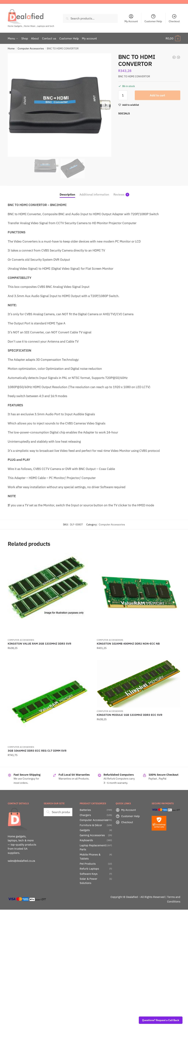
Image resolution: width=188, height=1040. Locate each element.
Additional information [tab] (94, 194)
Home (11, 48)
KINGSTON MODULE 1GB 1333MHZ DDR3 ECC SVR (129, 715)
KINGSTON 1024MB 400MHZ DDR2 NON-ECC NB (128, 643)
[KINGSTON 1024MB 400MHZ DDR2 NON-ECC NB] (138, 594)
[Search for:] (58, 812)
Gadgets (85, 830)
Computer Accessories (31, 48)
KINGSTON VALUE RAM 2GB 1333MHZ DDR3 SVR (39, 643)
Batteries (85, 810)
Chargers (85, 815)
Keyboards (86, 840)
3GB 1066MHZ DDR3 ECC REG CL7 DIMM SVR (37, 750)
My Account (131, 21)
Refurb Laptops (89, 868)
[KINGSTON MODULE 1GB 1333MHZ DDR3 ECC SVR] (138, 684)
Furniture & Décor (91, 825)
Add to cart (157, 95)
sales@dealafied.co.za (21, 860)
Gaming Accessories (92, 835)
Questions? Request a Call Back (160, 1020)
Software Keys (88, 874)
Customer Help (153, 21)
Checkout (174, 21)
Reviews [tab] (118, 194)
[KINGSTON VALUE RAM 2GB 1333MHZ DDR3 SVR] (49, 594)
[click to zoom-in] (59, 104)
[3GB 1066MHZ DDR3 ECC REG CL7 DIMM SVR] (49, 701)
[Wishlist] (85, 558)
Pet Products (88, 863)
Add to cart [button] (49, 655)
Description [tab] (67, 194)
